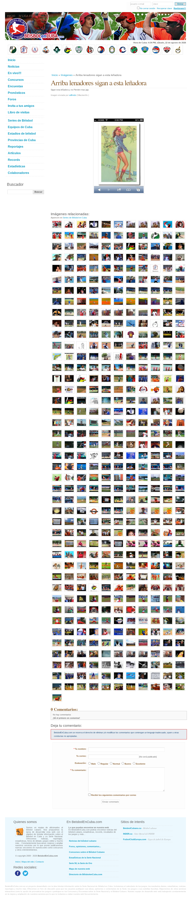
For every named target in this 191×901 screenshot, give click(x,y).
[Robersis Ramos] (106, 239)
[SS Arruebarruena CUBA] (57, 449)
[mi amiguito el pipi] (180, 559)
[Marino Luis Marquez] (81, 284)
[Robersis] (118, 239)
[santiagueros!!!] (81, 228)
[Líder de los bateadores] (57, 460)
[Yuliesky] (94, 328)
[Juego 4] (118, 526)
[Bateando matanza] (69, 372)
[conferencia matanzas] (69, 581)
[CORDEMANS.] (69, 625)
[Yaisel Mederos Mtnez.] (57, 295)
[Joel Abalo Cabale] (168, 261)
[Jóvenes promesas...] (180, 471)
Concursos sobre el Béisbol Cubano (87, 852)
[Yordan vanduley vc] (155, 526)
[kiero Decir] (155, 328)
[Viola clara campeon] (168, 361)
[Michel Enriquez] (69, 339)
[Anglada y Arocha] (180, 647)
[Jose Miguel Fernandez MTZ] (131, 438)
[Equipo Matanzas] (68, 54)
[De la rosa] (155, 361)
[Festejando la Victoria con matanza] (143, 372)
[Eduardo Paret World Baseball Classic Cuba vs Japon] (106, 449)
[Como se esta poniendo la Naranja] (180, 372)
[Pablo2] (118, 349)
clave (155, 4)
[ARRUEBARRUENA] (168, 592)
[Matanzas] (106, 361)
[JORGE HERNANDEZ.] (94, 625)
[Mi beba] (131, 537)
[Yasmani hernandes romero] (57, 537)
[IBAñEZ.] (118, 603)
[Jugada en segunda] (131, 272)
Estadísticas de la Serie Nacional (85, 858)
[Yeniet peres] (180, 482)
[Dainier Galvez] (106, 339)
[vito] (118, 339)
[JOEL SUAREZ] (168, 449)
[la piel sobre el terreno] (131, 405)
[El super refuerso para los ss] (168, 559)
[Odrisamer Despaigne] (106, 636)
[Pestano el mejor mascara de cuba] (155, 471)
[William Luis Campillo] (106, 284)
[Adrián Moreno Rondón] (143, 515)
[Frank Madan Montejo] (94, 295)
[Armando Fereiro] (168, 658)
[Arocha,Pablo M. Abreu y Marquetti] (168, 680)
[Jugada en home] (118, 272)
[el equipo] (118, 361)
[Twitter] (25, 876)
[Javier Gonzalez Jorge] (155, 416)
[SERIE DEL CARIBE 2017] (118, 625)
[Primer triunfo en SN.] (69, 306)
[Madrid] (69, 349)
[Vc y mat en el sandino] (143, 460)
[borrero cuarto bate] (180, 581)
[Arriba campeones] (168, 372)
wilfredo (72, 95)
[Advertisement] (119, 64)
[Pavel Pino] (94, 306)
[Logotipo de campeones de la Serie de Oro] (155, 239)
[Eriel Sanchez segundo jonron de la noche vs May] (168, 328)
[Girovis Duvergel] (81, 261)
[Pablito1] (180, 349)
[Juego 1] (94, 570)
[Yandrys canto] (69, 493)
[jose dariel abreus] (118, 383)
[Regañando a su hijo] (69, 471)
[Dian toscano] (118, 372)
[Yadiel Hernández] (69, 570)
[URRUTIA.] (131, 625)
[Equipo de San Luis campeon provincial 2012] (168, 405)
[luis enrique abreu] (81, 559)
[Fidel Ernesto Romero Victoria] (155, 284)
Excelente (140, 764)
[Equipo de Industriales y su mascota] (155, 658)
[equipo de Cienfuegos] (143, 339)
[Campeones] (81, 383)
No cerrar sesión (147, 8)
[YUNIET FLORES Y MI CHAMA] (94, 317)
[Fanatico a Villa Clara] (155, 691)
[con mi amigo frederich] (57, 427)
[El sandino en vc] (69, 526)
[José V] (180, 295)
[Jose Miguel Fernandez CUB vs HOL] (168, 438)
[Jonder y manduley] (131, 548)
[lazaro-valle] (81, 680)
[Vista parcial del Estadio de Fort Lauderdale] (180, 669)
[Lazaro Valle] (81, 658)
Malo (93, 764)
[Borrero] (168, 493)
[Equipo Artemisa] (35, 54)
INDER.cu (138, 833)
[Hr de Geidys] (131, 691)
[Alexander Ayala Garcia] (69, 295)
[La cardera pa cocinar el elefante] (57, 515)
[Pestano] (57, 493)
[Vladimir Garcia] (81, 317)
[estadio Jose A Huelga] (81, 427)
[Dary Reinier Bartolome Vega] (180, 284)
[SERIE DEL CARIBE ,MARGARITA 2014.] (180, 625)
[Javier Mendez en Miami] (118, 658)
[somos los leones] (106, 416)
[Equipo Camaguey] (123, 54)
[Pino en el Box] (131, 306)
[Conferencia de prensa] (168, 548)
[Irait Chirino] (69, 272)
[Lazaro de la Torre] (118, 669)
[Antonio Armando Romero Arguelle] (57, 306)
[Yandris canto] (168, 471)
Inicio (55, 75)
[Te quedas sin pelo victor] (106, 372)
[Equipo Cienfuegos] (79, 54)
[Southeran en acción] (155, 250)
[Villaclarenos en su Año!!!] (106, 228)
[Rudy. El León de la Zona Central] (57, 691)
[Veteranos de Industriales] (155, 647)
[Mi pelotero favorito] (168, 317)
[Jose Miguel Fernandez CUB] (143, 438)
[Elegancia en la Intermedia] (57, 647)
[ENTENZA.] (57, 625)
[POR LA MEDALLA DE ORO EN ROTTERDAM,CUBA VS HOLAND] (131, 603)
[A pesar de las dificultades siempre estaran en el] (131, 416)
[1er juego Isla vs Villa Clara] (81, 339)
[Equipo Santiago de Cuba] (167, 54)
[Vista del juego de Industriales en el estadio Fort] (168, 669)
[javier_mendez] (118, 680)
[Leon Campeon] (168, 427)
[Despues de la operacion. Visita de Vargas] (131, 228)
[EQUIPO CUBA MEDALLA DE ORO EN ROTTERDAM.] (81, 614)
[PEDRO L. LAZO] (155, 625)
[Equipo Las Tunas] (134, 54)
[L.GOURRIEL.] (155, 603)
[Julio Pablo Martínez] (57, 261)
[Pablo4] (143, 349)
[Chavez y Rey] (131, 636)
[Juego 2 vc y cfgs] (106, 515)
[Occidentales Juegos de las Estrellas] (131, 647)
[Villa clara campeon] (180, 361)
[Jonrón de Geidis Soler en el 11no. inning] (69, 691)
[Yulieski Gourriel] (131, 239)
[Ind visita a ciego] (106, 460)
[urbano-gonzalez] (143, 669)
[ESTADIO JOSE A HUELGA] (155, 427)
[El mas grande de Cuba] (155, 383)
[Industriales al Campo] (118, 306)
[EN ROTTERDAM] (69, 614)
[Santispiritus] (168, 295)
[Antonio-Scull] (94, 669)
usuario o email (137, 4)
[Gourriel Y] (143, 261)
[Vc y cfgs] (94, 504)
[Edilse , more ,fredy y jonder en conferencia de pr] (57, 559)
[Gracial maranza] (57, 372)
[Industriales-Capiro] (57, 669)
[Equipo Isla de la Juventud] (57, 54)
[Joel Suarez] (94, 460)
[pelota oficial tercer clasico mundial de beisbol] (180, 416)
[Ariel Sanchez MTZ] (94, 438)
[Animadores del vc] (69, 537)
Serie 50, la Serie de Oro (80, 863)
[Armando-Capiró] (106, 669)
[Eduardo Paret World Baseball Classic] (94, 449)
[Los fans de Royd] (106, 317)
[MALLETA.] (143, 614)
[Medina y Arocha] (69, 658)
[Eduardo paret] (168, 482)
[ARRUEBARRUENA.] (81, 625)
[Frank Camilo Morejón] (94, 272)
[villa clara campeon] (155, 581)
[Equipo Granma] (156, 54)
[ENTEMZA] (143, 603)
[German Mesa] (94, 680)
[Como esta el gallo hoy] (94, 559)
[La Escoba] (180, 658)
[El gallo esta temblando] (155, 537)
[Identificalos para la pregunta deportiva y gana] (81, 515)
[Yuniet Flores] (81, 272)
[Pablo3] (131, 349)
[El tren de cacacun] (69, 515)
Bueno (128, 764)
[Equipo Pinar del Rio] (13, 54)
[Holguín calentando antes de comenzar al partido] (118, 691)
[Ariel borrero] (118, 471)
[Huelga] (106, 328)
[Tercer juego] (81, 592)
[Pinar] (168, 306)
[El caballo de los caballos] (168, 570)
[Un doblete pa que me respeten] (81, 504)
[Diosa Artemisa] (69, 250)
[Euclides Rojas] (180, 680)
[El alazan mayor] (81, 239)
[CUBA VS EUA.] (143, 625)
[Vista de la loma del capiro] (94, 471)
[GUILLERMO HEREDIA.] (180, 614)
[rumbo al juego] (131, 427)
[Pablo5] (155, 349)
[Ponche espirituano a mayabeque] (69, 328)
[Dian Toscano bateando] (131, 372)
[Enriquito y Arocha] (168, 647)
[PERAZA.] (94, 603)
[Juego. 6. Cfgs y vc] (57, 548)
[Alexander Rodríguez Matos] (69, 261)
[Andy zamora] (118, 493)
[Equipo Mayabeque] (46, 54)
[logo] (180, 228)
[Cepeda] (118, 328)
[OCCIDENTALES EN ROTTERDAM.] (69, 603)
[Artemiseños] (57, 239)
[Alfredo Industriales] (180, 405)
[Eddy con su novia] (57, 272)
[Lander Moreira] (168, 250)
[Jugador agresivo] (168, 636)
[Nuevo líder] (69, 460)
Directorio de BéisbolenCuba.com (85, 874)
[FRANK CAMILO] (168, 603)
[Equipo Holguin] (145, 54)
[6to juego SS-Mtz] (118, 559)
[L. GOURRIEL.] (118, 614)
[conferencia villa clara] (94, 581)
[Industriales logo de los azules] (118, 636)
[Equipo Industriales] (24, 54)
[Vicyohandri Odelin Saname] (180, 272)
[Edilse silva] (106, 471)
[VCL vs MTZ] (180, 691)
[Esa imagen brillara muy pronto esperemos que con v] (143, 416)
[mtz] (131, 250)
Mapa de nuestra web (79, 869)
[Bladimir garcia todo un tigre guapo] (81, 493)
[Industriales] (94, 228)
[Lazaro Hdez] (69, 239)
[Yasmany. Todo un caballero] (155, 636)
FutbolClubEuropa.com (147, 839)
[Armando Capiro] (94, 658)
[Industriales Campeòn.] (57, 504)
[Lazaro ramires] (94, 493)
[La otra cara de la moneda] (155, 295)
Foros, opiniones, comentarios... (85, 846)
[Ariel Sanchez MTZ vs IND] (106, 438)
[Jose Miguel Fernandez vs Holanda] (81, 438)
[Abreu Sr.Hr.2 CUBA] (69, 449)
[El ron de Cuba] (143, 328)
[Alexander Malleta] (143, 272)
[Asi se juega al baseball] (69, 647)
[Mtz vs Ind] (155, 438)
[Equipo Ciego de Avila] (112, 54)
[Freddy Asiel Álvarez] (106, 272)
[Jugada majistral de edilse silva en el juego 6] (94, 548)
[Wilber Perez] (57, 339)
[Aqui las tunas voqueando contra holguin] (69, 317)
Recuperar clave (164, 8)
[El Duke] (69, 669)
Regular (104, 764)
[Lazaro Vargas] (94, 405)
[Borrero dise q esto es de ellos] (155, 570)
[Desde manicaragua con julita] (180, 515)
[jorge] (180, 306)
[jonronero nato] (106, 647)
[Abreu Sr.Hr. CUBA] (180, 438)
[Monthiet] (81, 647)
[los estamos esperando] (57, 570)
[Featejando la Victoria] (155, 372)
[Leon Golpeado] (131, 449)
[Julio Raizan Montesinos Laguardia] (143, 680)
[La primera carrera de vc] (143, 471)
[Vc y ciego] (155, 482)
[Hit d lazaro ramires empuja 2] (106, 493)
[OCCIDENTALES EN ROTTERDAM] (57, 603)
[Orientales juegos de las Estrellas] (143, 647)
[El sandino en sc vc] (180, 460)
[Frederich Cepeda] (81, 416)
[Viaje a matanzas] (118, 250)
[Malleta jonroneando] (143, 636)
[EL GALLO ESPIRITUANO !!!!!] (155, 449)
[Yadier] (168, 383)
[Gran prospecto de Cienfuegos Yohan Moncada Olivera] (143, 239)
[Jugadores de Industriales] (143, 383)
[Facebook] (17, 876)
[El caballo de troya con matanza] (94, 372)
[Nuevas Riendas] (118, 228)
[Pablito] (106, 349)
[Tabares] (155, 669)
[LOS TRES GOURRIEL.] (106, 614)
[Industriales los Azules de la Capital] (57, 636)
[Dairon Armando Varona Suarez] (81, 295)
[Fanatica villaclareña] (168, 691)
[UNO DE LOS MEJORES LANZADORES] (57, 702)
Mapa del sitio (28, 862)
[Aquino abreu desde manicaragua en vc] (81, 526)
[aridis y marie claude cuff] (57, 328)
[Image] (81, 250)
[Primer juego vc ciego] (94, 482)
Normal (116, 764)
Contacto (40, 862)
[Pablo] (81, 349)
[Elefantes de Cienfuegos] (155, 339)
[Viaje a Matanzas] (106, 250)
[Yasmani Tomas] (57, 680)
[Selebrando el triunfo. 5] (106, 537)
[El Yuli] (131, 261)
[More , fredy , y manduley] (81, 581)
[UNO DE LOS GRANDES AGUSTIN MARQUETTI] (143, 427)
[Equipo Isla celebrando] (94, 339)
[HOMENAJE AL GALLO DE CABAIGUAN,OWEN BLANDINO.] (168, 625)
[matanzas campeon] (69, 559)
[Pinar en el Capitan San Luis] (106, 581)
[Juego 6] (180, 537)
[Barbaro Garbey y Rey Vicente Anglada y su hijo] (81, 669)
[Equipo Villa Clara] (90, 54)
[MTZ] (118, 438)
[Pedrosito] (168, 228)
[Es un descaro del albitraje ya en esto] (168, 504)
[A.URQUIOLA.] (57, 614)
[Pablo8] (168, 349)
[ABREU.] (131, 614)
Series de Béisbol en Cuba (75, 218)
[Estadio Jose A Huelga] (106, 427)
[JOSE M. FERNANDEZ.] (106, 625)
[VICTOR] (106, 261)
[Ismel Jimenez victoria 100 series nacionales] (180, 328)
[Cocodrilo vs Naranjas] (143, 691)
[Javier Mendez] (94, 636)
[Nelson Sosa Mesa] (168, 284)
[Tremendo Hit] (69, 504)
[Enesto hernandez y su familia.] (94, 383)
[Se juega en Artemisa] (57, 250)
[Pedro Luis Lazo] (180, 239)
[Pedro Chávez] (131, 669)
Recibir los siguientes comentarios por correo (113, 795)
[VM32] (94, 614)
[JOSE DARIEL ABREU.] (168, 614)
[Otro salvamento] (57, 228)
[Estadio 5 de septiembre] (106, 548)
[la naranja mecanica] (155, 394)
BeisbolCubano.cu (140, 828)
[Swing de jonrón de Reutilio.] (57, 349)
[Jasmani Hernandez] (143, 361)
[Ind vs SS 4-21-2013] (118, 416)
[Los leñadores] (94, 239)
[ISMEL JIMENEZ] (155, 592)
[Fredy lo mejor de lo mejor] (106, 570)
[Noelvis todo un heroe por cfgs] (180, 548)
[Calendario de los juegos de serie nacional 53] (155, 680)
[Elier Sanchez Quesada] (131, 284)
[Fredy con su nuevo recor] (143, 570)
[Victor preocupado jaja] (57, 471)
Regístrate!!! (180, 8)
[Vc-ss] (94, 394)
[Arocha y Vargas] (57, 658)
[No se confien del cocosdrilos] (106, 559)
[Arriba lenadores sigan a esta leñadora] (69, 361)
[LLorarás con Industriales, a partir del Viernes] (57, 361)
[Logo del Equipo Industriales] (81, 636)
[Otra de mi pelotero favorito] (180, 317)
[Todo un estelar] (180, 636)
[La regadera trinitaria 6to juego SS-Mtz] (131, 559)
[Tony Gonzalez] (131, 658)
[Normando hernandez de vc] (94, 537)
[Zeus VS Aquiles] (131, 383)
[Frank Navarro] (180, 250)
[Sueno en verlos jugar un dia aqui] (143, 482)
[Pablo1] (94, 349)
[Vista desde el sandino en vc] (143, 493)
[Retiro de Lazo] (168, 239)
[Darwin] (94, 647)
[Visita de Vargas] (155, 228)
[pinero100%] (180, 261)
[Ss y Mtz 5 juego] (143, 537)
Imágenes (67, 75)
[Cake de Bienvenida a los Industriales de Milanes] (106, 658)
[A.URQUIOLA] (180, 603)
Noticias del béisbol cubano (82, 841)
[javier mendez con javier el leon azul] (131, 361)
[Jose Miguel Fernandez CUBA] (81, 449)
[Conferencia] (118, 592)
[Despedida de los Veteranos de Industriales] (69, 680)
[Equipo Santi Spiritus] (101, 54)
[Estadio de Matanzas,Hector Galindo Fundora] (94, 261)
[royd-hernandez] (155, 317)
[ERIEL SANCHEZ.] (180, 592)
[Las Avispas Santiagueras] (69, 228)
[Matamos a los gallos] (155, 272)
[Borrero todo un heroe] (143, 548)
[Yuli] (57, 405)
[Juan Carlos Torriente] (155, 306)
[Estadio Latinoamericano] (69, 636)
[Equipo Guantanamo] (178, 54)
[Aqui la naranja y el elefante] (131, 515)
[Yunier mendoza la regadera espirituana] (81, 328)
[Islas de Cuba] (131, 680)
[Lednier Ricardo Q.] (69, 284)
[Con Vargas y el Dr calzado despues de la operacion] (155, 405)
